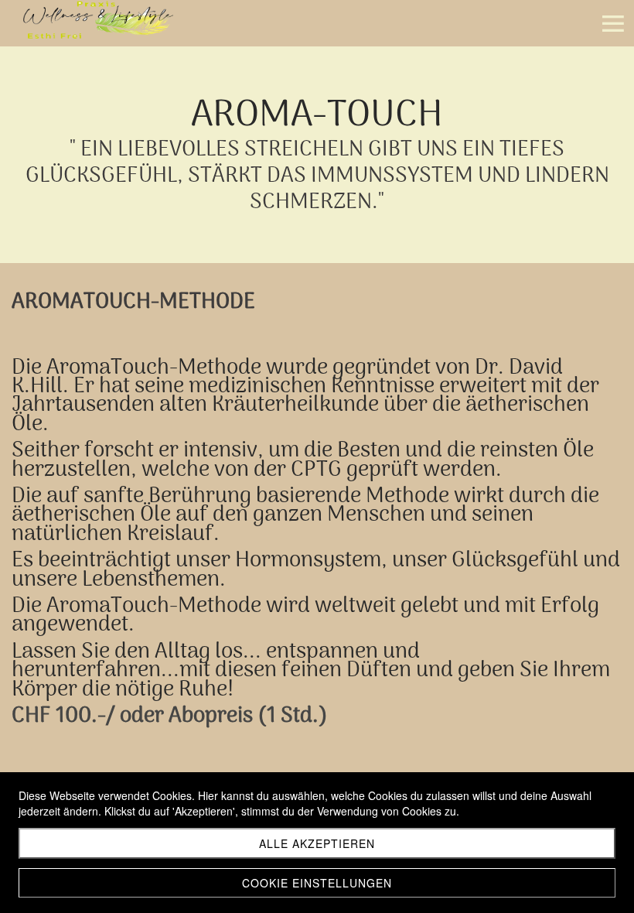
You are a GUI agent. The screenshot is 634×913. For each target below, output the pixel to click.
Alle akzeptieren (317, 843)
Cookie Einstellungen (317, 883)
